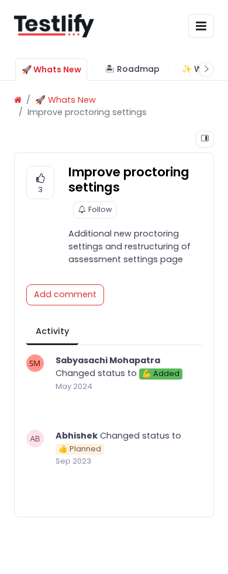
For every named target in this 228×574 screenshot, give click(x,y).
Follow (100, 209)
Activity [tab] (52, 331)
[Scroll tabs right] (206, 69)
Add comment (65, 294)
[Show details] (205, 139)
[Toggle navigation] (201, 26)
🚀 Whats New (65, 100)
